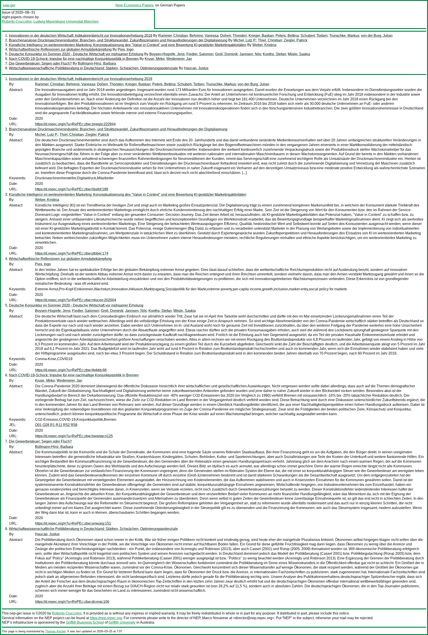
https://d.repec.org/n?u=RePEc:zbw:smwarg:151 (73, 523)
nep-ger (9, 5)
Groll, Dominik (226, 54)
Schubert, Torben (313, 35)
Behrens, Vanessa (203, 35)
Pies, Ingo (126, 49)
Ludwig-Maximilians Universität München (66, 21)
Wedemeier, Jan (179, 59)
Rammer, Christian (173, 35)
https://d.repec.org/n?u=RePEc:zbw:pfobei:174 (71, 253)
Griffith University (122, 622)
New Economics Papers (134, 5)
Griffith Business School (85, 622)
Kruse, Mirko (155, 59)
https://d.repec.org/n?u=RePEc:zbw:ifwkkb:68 (71, 370)
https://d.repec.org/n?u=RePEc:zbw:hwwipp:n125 (74, 436)
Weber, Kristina (264, 45)
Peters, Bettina (287, 35)
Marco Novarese (215, 618)
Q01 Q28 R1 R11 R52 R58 (56, 425)
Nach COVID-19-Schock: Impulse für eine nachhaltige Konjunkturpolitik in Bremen (74, 59)
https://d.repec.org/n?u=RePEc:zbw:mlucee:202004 (75, 300)
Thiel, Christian (270, 40)
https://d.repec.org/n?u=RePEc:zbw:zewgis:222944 (75, 124)
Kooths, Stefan (274, 54)
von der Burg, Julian (377, 35)
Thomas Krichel (55, 631)
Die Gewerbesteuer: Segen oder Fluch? (40, 63)
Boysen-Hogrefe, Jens (167, 54)
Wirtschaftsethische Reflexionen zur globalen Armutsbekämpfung (60, 49)
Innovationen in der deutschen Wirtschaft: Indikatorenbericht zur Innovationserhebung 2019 (80, 35)
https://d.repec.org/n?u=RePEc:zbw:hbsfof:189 (71, 189)
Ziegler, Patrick (295, 40)
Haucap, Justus (196, 68)
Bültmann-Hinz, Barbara (97, 63)
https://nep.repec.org (106, 618)
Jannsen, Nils (250, 54)
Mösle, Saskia (299, 54)
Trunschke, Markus (344, 35)
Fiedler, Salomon (199, 54)
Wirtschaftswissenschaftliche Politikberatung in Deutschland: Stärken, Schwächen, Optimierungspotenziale (93, 68)
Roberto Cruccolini (17, 21)
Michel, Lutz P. (244, 40)
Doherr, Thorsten (233, 35)
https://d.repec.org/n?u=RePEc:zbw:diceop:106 (72, 602)
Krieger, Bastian (261, 35)
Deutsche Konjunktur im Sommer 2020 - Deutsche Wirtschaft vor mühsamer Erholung (76, 54)
